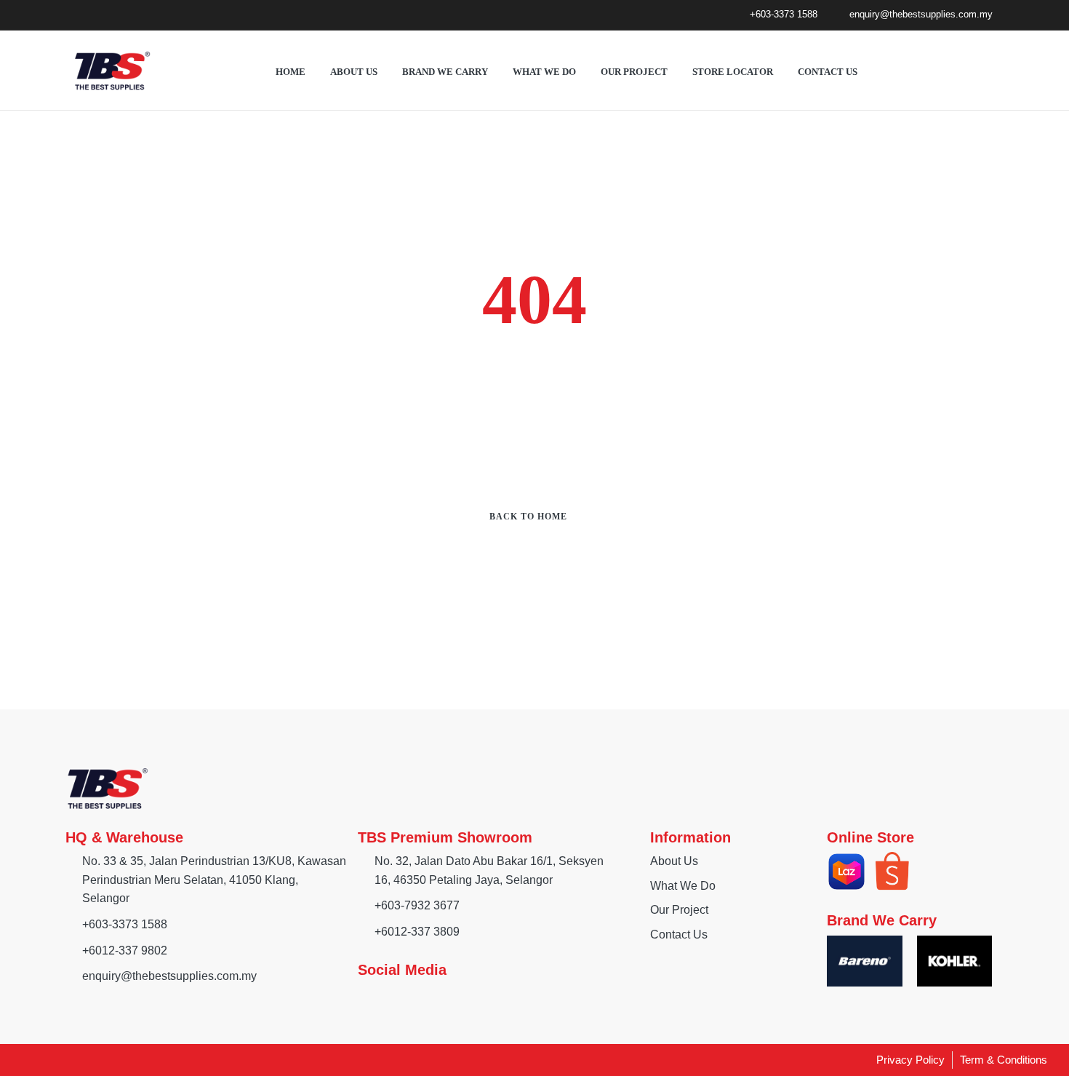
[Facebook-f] (70, 14)
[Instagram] (97, 14)
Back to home (528, 516)
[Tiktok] (123, 14)
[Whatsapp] (149, 14)
